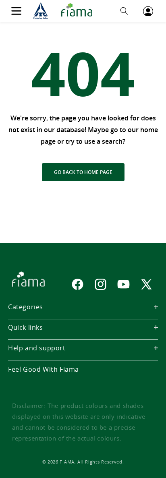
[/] (65, 11)
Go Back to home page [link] (83, 172)
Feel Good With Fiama (43, 369)
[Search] (124, 11)
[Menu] (16, 11)
